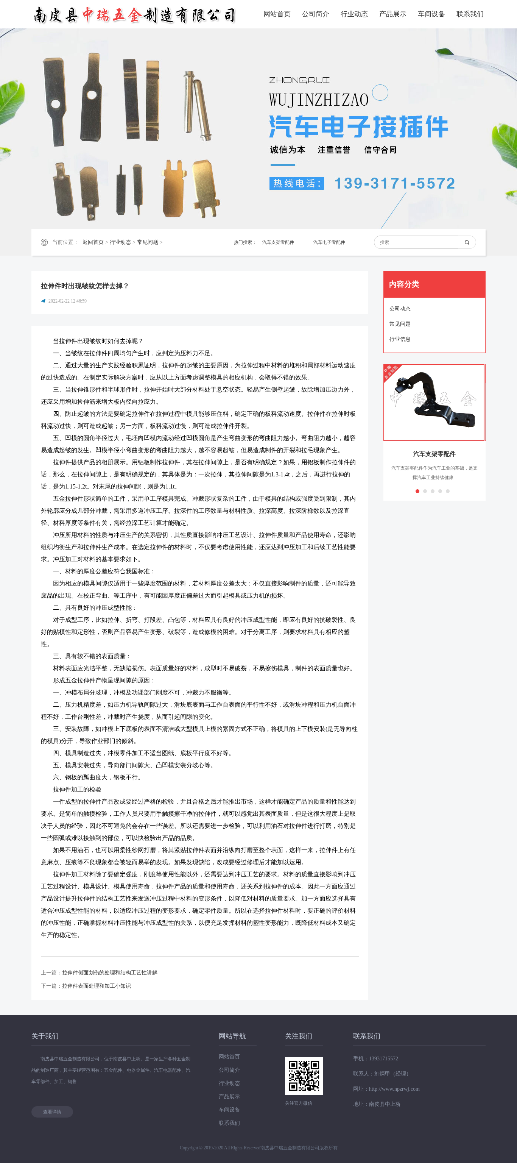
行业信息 (400, 339)
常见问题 (147, 242)
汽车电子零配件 (329, 242)
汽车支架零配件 (278, 242)
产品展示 (392, 14)
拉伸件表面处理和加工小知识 (96, 986)
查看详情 (52, 1112)
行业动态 (354, 14)
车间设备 (431, 14)
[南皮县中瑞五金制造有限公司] (135, 14)
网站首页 (277, 14)
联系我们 (470, 14)
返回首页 (93, 242)
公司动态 (400, 309)
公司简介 (315, 14)
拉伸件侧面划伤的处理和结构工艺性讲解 (109, 973)
